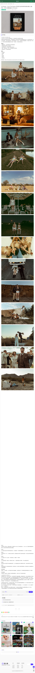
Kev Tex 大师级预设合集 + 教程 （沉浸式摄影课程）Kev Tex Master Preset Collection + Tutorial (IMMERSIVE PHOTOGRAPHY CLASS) (17, 644)
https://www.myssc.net (11, 605)
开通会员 (18, 665)
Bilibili (22, 665)
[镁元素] (17, 1)
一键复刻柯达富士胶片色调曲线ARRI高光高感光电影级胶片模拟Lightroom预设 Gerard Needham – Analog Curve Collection (6, 631)
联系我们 (13, 666)
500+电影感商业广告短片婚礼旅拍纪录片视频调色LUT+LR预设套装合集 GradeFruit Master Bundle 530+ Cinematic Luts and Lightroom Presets (28, 644)
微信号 (22, 667)
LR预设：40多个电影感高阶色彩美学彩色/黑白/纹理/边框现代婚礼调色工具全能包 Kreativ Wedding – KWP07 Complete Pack (17, 631)
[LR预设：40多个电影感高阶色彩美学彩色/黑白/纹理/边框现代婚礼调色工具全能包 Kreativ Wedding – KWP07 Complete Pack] (17, 625)
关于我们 (13, 665)
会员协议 (18, 666)
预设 (13, 9)
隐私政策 (13, 667)
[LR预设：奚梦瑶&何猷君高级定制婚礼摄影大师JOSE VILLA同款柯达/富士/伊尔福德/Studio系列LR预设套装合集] (28, 625)
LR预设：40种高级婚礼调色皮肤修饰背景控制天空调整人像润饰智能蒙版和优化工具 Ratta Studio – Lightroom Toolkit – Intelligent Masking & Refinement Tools (6, 644)
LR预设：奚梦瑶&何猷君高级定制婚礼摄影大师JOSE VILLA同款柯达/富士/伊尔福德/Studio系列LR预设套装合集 (28, 631)
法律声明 (18, 667)
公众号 (22, 666)
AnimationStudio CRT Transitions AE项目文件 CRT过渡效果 (9, 616)
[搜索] (2, 1)
